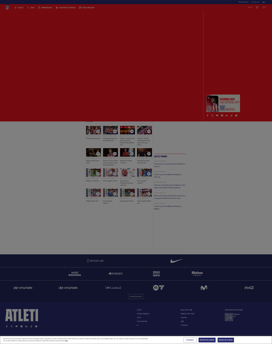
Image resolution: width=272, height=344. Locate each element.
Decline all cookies (207, 340)
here (66, 340)
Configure (190, 340)
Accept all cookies (226, 340)
